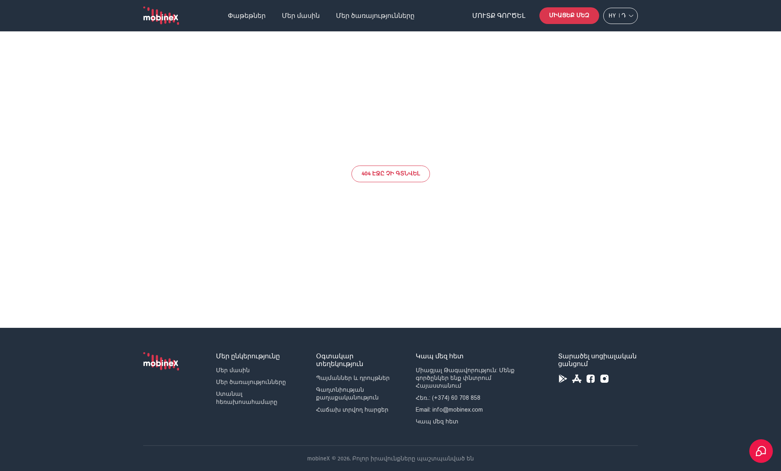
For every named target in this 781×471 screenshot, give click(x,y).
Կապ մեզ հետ (437, 421)
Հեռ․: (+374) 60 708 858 (448, 398)
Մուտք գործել (499, 16)
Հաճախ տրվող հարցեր (352, 409)
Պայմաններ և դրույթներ (353, 378)
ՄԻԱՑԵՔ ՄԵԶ (569, 15)
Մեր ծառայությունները (375, 16)
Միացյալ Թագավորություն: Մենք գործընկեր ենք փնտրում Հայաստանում (465, 378)
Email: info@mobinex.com (449, 409)
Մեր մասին (301, 16)
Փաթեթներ (247, 16)
